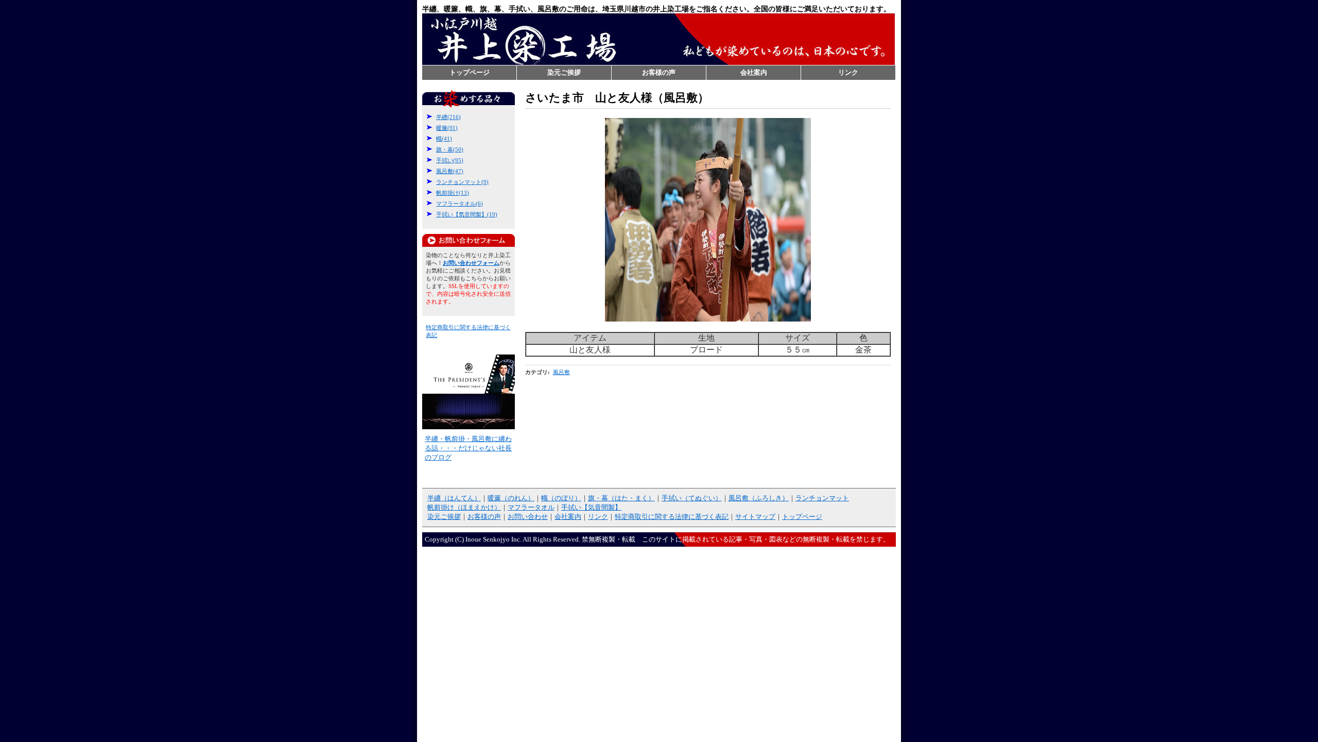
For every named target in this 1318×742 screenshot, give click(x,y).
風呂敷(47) (449, 171)
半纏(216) (448, 117)
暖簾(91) (447, 128)
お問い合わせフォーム (468, 240)
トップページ (469, 72)
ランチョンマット (822, 498)
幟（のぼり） (561, 498)
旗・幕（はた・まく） (621, 498)
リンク (848, 72)
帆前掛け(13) (452, 193)
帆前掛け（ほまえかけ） (464, 507)
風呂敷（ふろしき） (759, 498)
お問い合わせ (528, 516)
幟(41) (444, 139)
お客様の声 (658, 72)
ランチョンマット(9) (462, 182)
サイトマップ (755, 516)
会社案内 (753, 72)
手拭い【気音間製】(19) (466, 214)
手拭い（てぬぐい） (692, 498)
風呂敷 (561, 372)
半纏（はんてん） (454, 498)
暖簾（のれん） (511, 498)
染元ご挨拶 (564, 72)
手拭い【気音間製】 (591, 507)
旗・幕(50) (449, 149)
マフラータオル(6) (459, 203)
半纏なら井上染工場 (658, 39)
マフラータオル (531, 507)
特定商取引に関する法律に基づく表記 (672, 516)
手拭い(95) (449, 160)
